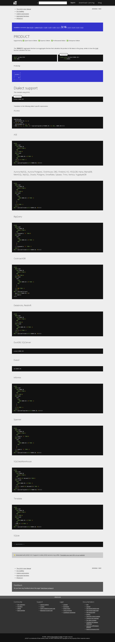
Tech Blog (19, 606)
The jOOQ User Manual (23, 9)
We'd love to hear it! (47, 588)
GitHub (19, 608)
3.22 (31, 27)
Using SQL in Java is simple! (93, 616)
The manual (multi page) (92, 610)
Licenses (65, 604)
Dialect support (26, 88)
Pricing (86, 2)
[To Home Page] (15, 4)
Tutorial (88, 606)
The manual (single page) (92, 608)
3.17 (58, 27)
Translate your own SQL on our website (72, 555)
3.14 (73, 27)
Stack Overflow (21, 610)
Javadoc (88, 614)
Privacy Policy (66, 608)
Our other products (91, 620)
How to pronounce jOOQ (92, 629)
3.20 (45, 27)
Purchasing (66, 606)
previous (94, 8)
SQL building (20, 11)
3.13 (77, 27)
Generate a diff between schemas (92, 626)
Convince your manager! (92, 618)
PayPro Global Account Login (47, 608)
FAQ (87, 604)
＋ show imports (63, 54)
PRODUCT (19, 18)
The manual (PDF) (90, 612)
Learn (73, 2)
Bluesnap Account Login (46, 610)
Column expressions (22, 14)
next (99, 8)
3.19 (50, 27)
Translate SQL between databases (92, 623)
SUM (96, 48)
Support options (44, 604)
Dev (28, 27)
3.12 (82, 27)
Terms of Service (67, 610)
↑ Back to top (57, 597)
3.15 (69, 27)
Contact (42, 606)
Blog (100, 2)
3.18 (54, 27)
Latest (37, 27)
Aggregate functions (22, 16)
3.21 (41, 27)
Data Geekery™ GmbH (57, 637)
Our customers (21, 604)
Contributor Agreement (69, 612)
